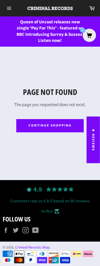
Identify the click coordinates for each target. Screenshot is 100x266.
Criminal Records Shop (32, 247)
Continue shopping (50, 125)
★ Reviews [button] (93, 140)
